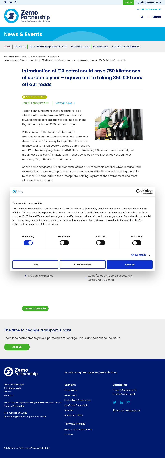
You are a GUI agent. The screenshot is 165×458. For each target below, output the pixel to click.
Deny (35, 264)
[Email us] (128, 402)
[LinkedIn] (11, 2)
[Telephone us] (16, 2)
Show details (138, 254)
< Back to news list (35, 308)
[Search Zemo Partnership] (142, 16)
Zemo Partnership (27, 16)
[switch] (64, 242)
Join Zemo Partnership (76, 405)
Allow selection (82, 264)
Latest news (70, 395)
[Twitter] (5, 2)
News (53, 56)
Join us (128, 2)
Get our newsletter (150, 9)
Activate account (152, 2)
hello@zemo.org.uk (125, 394)
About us (69, 410)
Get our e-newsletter (128, 410)
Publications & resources (77, 400)
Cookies (68, 434)
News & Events (38, 56)
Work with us (71, 390)
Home (23, 56)
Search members (73, 415)
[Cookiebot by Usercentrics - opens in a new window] (138, 191)
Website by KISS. (41, 447)
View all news (64, 103)
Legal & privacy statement (78, 429)
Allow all (130, 264)
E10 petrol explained (40, 276)
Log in (139, 2)
